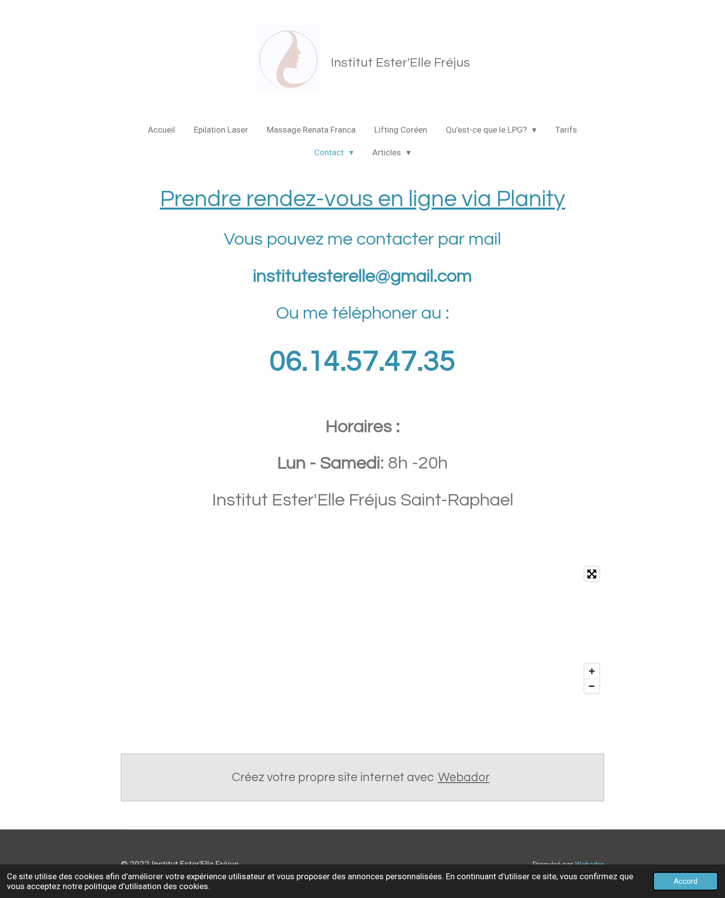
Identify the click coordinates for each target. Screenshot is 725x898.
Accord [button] (685, 881)
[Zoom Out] (591, 686)
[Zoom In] (591, 671)
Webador (464, 777)
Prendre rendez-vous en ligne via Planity (362, 199)
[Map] (362, 630)
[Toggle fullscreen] (591, 574)
